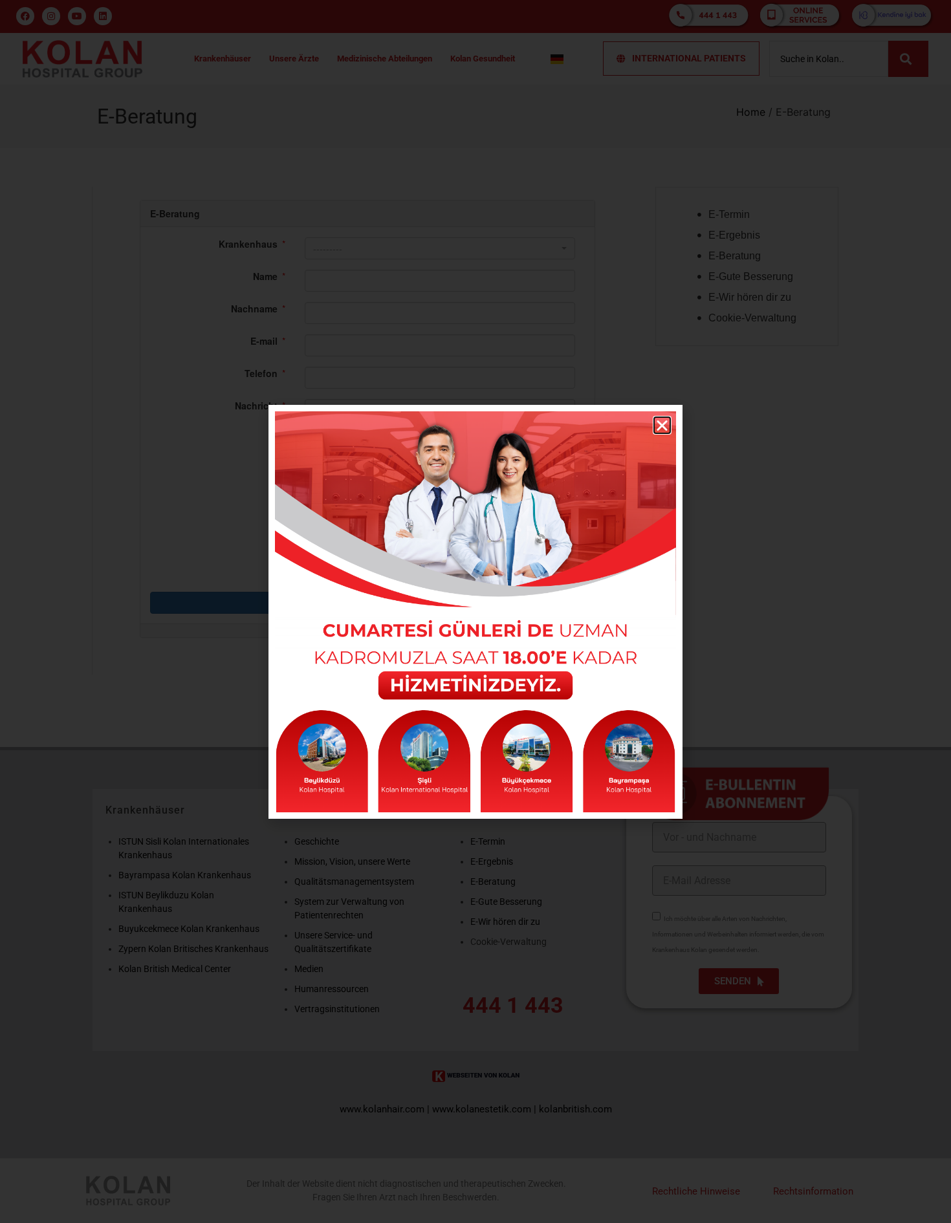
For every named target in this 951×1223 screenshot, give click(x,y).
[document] (475, 611)
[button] (662, 425)
